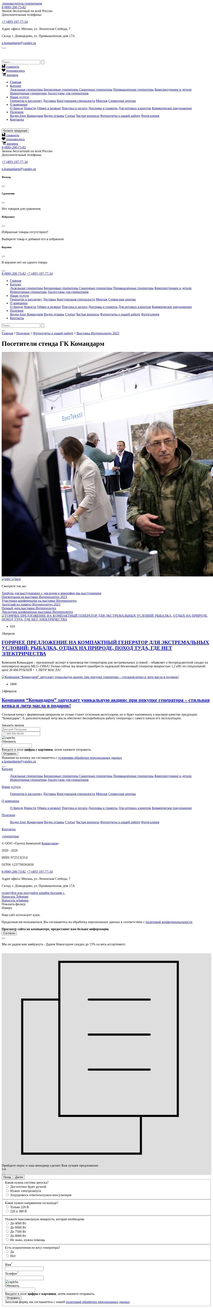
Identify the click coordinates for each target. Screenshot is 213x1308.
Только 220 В (19, 1207)
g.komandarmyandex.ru (19, 43)
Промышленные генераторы (133, 89)
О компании (10, 801)
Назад (7, 1177)
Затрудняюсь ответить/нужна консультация (40, 1195)
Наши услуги (11, 787)
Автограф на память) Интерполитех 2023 (31, 604)
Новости (30, 108)
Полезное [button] (17, 112)
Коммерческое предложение (172, 108)
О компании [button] (18, 104)
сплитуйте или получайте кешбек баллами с (33, 893)
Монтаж (102, 101)
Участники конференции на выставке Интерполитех (39, 600)
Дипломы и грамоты (103, 108)
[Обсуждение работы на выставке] (7, 579)
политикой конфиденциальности (169, 922)
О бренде (16, 108)
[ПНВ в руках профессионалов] (16, 579)
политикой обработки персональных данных (98, 1302)
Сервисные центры (122, 101)
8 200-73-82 (14, 7)
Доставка (49, 101)
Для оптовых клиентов (134, 108)
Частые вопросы (87, 115)
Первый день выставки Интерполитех (29, 608)
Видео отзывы (54, 115)
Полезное (23, 333)
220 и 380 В (18, 1211)
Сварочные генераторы (95, 89)
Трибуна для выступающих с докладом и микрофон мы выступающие (51, 593)
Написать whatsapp (15, 900)
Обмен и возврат (49, 108)
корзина (12, 75)
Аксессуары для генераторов (68, 93)
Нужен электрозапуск (25, 1191)
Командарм (50, 843)
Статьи (70, 115)
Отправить (10, 753)
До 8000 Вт (18, 1236)
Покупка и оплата (74, 108)
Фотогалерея (150, 115)
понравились (15, 70)
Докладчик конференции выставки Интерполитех (37, 612)
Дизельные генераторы (26, 89)
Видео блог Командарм (26, 115)
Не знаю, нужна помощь (27, 1240)
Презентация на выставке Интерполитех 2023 (34, 597)
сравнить (12, 66)
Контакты (17, 119)
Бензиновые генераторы (61, 89)
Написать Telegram (15, 896)
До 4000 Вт (18, 1223)
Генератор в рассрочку (26, 101)
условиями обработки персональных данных (90, 757)
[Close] (3, 186)
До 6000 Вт (18, 1227)
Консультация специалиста (76, 101)
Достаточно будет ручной (28, 1186)
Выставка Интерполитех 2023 (98, 333)
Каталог (7, 769)
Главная (15, 82)
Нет (13, 1256)
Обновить (9, 741)
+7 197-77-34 (15, 21)
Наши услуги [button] (19, 97)
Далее (19, 1177)
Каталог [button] (15, 86)
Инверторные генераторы (28, 93)
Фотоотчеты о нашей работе (120, 115)
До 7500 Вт (18, 1231)
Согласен (9, 933)
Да (12, 1252)
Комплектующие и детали (173, 89)
